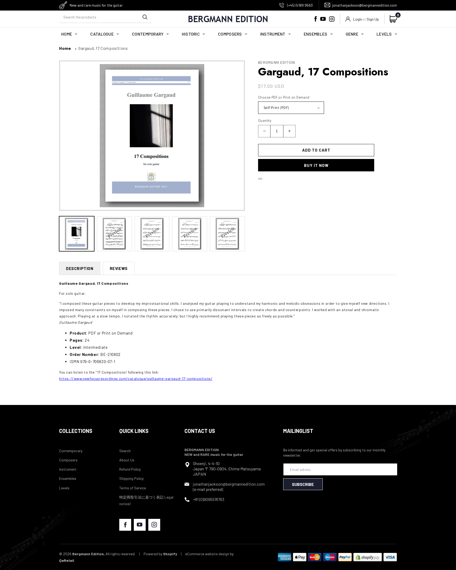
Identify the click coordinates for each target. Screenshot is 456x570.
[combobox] (105, 17)
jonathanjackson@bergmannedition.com (364, 5)
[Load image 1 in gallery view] (76, 233)
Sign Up (373, 19)
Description (79, 268)
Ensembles (67, 478)
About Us (126, 460)
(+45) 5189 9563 (300, 5)
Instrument (68, 469)
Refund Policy (130, 469)
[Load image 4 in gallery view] (189, 233)
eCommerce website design (207, 554)
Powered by (160, 554)
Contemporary (70, 450)
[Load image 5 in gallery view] (227, 233)
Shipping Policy (131, 478)
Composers (68, 460)
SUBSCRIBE (303, 484)
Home (65, 48)
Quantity (264, 120)
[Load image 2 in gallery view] (114, 233)
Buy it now (316, 165)
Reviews (119, 268)
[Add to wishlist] (260, 179)
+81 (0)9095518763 (208, 499)
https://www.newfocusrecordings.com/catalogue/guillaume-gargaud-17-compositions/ (135, 378)
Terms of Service (132, 488)
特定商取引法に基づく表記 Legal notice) (146, 500)
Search (125, 450)
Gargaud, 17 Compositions (103, 48)
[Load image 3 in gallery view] (152, 233)
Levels (64, 488)
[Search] (145, 17)
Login (357, 19)
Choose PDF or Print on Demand (284, 97)
